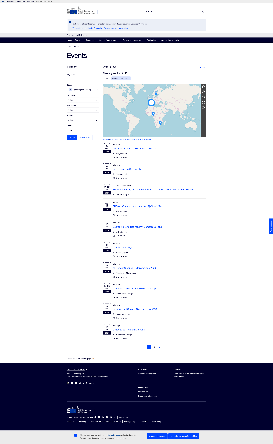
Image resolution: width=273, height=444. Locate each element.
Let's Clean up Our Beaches (128, 169)
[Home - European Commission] (84, 10)
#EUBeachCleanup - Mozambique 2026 (134, 268)
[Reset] (203, 86)
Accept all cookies (157, 436)
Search (72, 137)
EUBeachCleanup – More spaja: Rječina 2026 (137, 206)
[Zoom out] (203, 97)
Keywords (71, 75)
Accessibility (156, 421)
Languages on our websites (100, 421)
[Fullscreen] (203, 102)
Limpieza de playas (123, 247)
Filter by (72, 66)
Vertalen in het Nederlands (83, 28)
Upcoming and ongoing (82, 90)
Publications (151, 40)
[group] (152, 110)
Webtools (106, 139)
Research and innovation (147, 396)
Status (69, 85)
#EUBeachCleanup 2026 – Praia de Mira (134, 148)
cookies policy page (112, 435)
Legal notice (143, 421)
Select (70, 100)
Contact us (123, 417)
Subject (70, 115)
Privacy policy (129, 421)
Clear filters (85, 137)
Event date (71, 105)
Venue (69, 126)
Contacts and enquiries (147, 374)
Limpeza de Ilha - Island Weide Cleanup (134, 288)
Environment (143, 392)
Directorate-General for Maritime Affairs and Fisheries (189, 375)
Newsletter (90, 383)
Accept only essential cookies (184, 436)
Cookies (117, 421)
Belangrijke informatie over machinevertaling (111, 28)
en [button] (151, 12)
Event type (71, 95)
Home (69, 40)
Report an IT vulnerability (76, 421)
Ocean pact (90, 40)
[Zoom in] (203, 91)
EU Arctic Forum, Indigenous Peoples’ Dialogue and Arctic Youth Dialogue (153, 189)
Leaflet (122, 139)
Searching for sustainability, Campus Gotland (137, 226)
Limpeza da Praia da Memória (129, 329)
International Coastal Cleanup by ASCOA (135, 309)
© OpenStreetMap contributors (135, 139)
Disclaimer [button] (149, 139)
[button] (151, 102)
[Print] (203, 107)
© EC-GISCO (114, 139)
